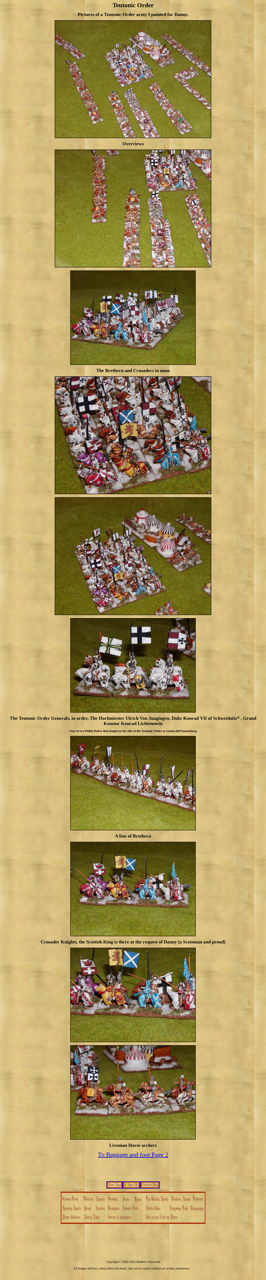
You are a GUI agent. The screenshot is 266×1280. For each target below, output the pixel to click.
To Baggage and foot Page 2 (133, 1154)
